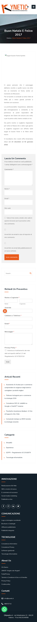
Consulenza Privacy (7, 547)
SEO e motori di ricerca (8, 489)
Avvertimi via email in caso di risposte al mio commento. (18, 235)
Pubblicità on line (6, 499)
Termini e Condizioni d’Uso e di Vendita (14, 577)
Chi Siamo (4, 567)
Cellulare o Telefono (13, 315)
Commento (8, 169)
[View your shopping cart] (27, 7)
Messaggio (9, 332)
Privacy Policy (10, 348)
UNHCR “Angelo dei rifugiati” (10, 570)
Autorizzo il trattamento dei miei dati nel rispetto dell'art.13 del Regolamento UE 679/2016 (17, 353)
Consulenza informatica (9, 544)
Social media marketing (9, 496)
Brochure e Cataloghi (8, 524)
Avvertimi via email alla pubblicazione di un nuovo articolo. (17, 249)
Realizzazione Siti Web (8, 486)
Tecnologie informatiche (14, 457)
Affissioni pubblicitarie (8, 527)
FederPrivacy (5, 574)
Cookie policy (5, 584)
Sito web (7, 208)
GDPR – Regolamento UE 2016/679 (18, 452)
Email (6, 198)
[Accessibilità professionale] (5, 311)
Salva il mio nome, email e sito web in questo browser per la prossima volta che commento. (18, 221)
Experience (10, 447)
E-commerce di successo (9, 492)
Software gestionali (7, 550)
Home (9, 38)
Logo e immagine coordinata (11, 520)
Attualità (9, 443)
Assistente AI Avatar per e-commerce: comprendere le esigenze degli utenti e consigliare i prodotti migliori (18, 387)
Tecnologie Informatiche (9, 554)
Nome (7, 189)
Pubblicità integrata (7, 530)
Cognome (22, 304)
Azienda (8, 308)
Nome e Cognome (12, 297)
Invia (7, 362)
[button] (4, 609)
